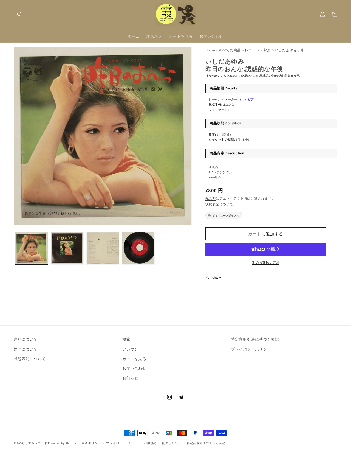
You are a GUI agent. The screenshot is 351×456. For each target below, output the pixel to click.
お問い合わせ (134, 368)
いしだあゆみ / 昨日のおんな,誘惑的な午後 (310, 50)
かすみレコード (36, 443)
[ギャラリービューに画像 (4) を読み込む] (138, 248)
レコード (252, 50)
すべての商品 (230, 50)
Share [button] (217, 277)
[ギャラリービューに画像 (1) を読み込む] (31, 248)
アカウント (132, 349)
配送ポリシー (171, 443)
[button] (20, 14)
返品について (26, 349)
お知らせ (130, 378)
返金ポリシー (91, 443)
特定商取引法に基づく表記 (255, 339)
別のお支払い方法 (265, 262)
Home (210, 50)
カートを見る (134, 358)
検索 (126, 339)
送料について (26, 339)
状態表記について (219, 204)
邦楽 (267, 50)
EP (230, 110)
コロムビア (246, 99)
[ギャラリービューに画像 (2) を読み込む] (67, 248)
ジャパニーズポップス (226, 215)
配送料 (210, 198)
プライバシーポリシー (251, 349)
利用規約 (150, 443)
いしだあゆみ (224, 61)
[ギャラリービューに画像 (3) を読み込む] (102, 248)
